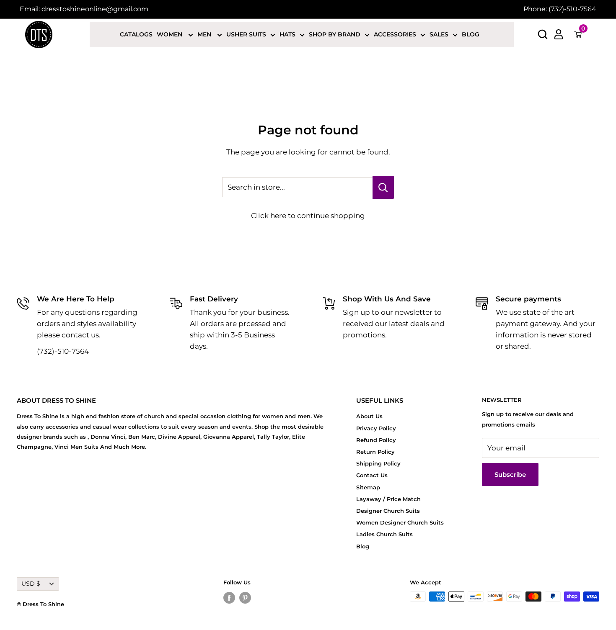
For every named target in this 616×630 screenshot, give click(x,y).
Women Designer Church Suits (400, 522)
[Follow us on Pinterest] (245, 597)
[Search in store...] (383, 187)
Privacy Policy (376, 428)
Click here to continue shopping (308, 215)
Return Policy (375, 451)
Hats (287, 34)
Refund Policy (376, 440)
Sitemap (368, 487)
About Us (369, 416)
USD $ (30, 583)
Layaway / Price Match (388, 499)
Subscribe (510, 474)
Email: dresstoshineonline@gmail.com (84, 9)
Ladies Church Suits (384, 534)
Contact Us (372, 475)
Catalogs (136, 34)
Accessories (395, 34)
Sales (439, 34)
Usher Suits (246, 34)
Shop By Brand (334, 34)
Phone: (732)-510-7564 (559, 9)
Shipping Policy (378, 463)
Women (170, 34)
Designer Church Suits (388, 510)
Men (205, 34)
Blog (470, 34)
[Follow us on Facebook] (229, 597)
